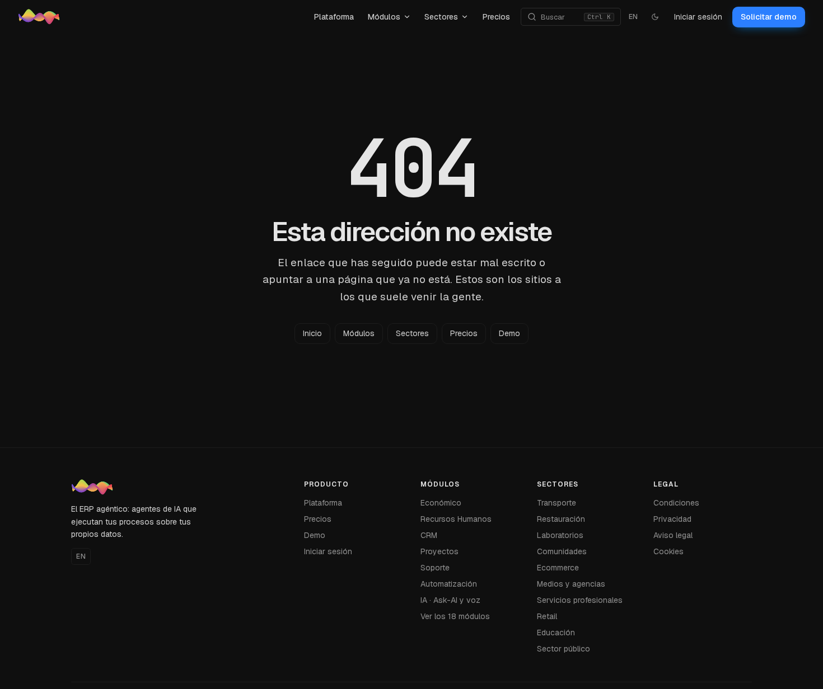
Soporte (435, 568)
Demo (509, 333)
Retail (547, 616)
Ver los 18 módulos (455, 616)
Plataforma (334, 17)
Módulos (383, 17)
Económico (440, 503)
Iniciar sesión (698, 17)
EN (633, 16)
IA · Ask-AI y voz (450, 600)
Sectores (441, 17)
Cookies (668, 551)
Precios (496, 17)
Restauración (561, 519)
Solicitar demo (769, 17)
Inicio (312, 333)
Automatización (448, 584)
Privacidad (672, 519)
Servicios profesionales (580, 600)
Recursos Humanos (456, 519)
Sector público (563, 649)
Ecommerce (558, 568)
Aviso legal (673, 535)
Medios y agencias (571, 584)
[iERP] (160, 17)
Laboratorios (560, 535)
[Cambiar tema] (655, 17)
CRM (428, 535)
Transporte (556, 503)
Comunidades (562, 551)
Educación (556, 632)
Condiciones (676, 503)
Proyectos (439, 551)
